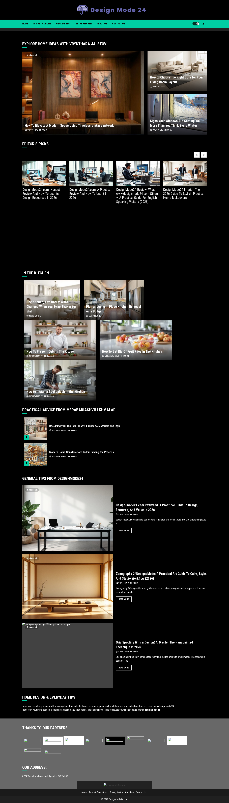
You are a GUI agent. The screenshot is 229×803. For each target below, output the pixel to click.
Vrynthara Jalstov (37, 130)
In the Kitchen (84, 23)
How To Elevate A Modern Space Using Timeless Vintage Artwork (83, 93)
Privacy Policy (116, 792)
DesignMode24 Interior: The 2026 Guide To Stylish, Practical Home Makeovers (183, 194)
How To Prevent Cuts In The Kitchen (60, 340)
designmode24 (166, 706)
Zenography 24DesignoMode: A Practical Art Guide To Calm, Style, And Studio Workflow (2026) (67, 586)
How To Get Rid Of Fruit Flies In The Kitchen (136, 340)
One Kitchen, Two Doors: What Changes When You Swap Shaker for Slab (51, 306)
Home (25, 23)
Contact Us (118, 23)
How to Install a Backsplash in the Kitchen (60, 380)
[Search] (203, 24)
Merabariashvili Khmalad (41, 356)
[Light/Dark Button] (195, 23)
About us (102, 23)
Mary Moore (158, 87)
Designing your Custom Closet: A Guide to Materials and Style (35, 428)
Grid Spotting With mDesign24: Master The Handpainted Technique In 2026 (67, 655)
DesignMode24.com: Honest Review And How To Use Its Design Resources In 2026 (41, 194)
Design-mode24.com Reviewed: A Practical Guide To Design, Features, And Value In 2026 (67, 518)
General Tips (63, 23)
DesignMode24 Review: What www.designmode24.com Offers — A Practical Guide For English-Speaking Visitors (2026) (137, 196)
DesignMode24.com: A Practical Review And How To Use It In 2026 (90, 194)
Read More (124, 530)
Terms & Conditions (98, 792)
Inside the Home (42, 23)
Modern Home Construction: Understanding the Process (35, 454)
